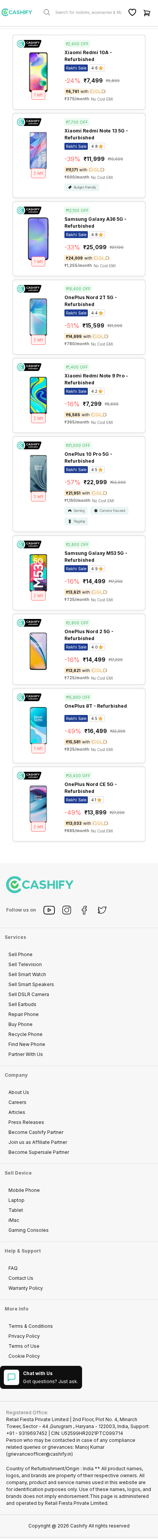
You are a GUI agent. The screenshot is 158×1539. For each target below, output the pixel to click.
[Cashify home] (20, 12)
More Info (16, 1309)
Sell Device (18, 1173)
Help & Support (23, 1251)
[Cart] (147, 12)
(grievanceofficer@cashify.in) (39, 1454)
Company (16, 1075)
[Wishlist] (132, 12)
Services (15, 937)
